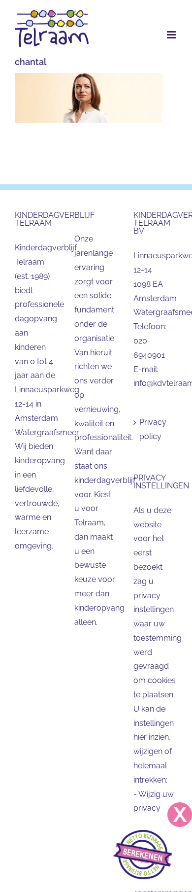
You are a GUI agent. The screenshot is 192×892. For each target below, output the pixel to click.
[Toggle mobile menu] (172, 35)
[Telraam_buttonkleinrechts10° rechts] (142, 833)
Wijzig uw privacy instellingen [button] (153, 808)
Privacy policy (152, 429)
